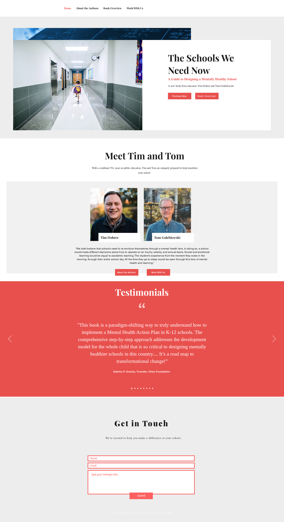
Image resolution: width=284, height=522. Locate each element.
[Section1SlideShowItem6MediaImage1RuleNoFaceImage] (146, 388)
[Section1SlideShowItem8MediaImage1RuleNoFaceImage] (152, 388)
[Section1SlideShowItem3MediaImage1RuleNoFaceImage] (137, 388)
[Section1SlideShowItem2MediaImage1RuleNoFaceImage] (134, 388)
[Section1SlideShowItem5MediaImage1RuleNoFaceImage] (143, 388)
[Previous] (10, 339)
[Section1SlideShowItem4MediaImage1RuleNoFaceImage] (140, 388)
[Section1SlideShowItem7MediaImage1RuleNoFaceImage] (149, 388)
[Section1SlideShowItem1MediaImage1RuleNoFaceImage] (131, 388)
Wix (170, 512)
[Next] (274, 339)
